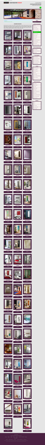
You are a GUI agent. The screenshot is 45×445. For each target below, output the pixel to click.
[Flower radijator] (8, 124)
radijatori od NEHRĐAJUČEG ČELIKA (36, 94)
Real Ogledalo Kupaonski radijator (18, 265)
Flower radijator (8, 130)
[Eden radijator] (27, 94)
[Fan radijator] (17, 109)
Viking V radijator (27, 414)
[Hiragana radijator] (8, 139)
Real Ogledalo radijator (27, 265)
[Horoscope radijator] (8, 154)
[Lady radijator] (8, 184)
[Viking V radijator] (27, 408)
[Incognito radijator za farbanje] (27, 154)
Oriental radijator (8, 235)
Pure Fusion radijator (27, 250)
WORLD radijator (27, 429)
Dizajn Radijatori (5, 0)
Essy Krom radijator (8, 115)
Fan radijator (17, 115)
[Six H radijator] (27, 318)
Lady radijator (8, 190)
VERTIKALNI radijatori (35, 35)
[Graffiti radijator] (27, 124)
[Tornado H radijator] (27, 378)
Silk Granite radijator (8, 324)
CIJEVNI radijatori (35, 38)
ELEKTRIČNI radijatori (35, 49)
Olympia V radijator (27, 220)
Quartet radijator (8, 265)
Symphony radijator (17, 370)
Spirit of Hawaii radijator (8, 354)
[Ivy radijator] (8, 169)
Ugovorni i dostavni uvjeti (19, 439)
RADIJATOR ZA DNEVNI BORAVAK (36, 58)
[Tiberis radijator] (8, 378)
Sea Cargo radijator (17, 295)
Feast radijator (27, 115)
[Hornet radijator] (27, 139)
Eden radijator (27, 100)
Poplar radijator (17, 250)
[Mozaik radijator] (17, 199)
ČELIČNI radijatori (35, 83)
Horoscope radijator (8, 160)
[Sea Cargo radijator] (17, 289)
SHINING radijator (17, 310)
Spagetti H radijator (27, 339)
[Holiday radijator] (17, 139)
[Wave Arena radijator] (8, 423)
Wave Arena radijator (8, 429)
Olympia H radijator (17, 220)
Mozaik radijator (18, 205)
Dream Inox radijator (8, 100)
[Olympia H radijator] (17, 214)
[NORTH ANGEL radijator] (8, 214)
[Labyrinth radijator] (27, 169)
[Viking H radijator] (8, 408)
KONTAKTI (34, 102)
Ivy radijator (8, 175)
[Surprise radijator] (8, 363)
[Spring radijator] (17, 349)
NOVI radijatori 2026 (35, 43)
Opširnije (8, 42)
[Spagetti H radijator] (27, 333)
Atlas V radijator (17, 41)
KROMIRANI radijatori (35, 88)
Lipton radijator (18, 190)
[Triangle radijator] (8, 393)
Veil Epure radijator (27, 399)
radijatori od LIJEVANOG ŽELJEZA (36, 91)
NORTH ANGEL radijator (8, 220)
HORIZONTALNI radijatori (35, 33)
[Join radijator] (17, 169)
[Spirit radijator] (27, 348)
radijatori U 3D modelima (35, 77)
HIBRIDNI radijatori (35, 52)
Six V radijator (18, 325)
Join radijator (17, 175)
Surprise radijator (8, 369)
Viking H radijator (8, 414)
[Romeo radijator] (17, 274)
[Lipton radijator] (17, 184)
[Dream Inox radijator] (8, 94)
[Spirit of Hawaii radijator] (8, 348)
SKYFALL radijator (8, 339)
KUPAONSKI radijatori (35, 27)
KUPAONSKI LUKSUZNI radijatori (36, 30)
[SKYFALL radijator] (8, 333)
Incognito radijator (17, 160)
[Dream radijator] (17, 94)
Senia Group (25, 439)
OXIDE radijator (18, 235)
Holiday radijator (17, 145)
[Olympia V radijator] (27, 214)
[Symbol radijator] (27, 363)
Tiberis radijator (8, 384)
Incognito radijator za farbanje (27, 160)
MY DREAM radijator (27, 205)
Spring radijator (18, 355)
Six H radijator (27, 324)
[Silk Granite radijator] (8, 318)
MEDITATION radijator (27, 190)
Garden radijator (17, 130)
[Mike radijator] (8, 199)
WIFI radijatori (34, 72)
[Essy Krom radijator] (8, 109)
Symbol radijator (27, 369)
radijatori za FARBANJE (35, 69)
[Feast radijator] (27, 109)
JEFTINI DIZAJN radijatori (35, 41)
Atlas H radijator (8, 41)
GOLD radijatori (34, 86)
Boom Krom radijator (27, 41)
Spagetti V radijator (17, 340)
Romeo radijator (18, 280)
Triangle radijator (8, 399)
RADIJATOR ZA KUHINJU (35, 63)
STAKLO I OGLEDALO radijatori (36, 96)
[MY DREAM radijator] (27, 199)
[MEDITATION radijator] (27, 184)
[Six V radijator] (17, 319)
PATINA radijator (27, 235)
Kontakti (7, 439)
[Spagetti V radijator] (17, 334)
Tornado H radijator (27, 384)
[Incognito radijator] (17, 154)
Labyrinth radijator (27, 175)
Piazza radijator (8, 250)
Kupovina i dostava (35, 105)
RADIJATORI (34, 25)
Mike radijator (8, 205)
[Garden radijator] (17, 124)
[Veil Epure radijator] (27, 393)
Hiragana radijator (8, 145)
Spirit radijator (27, 354)
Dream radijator (18, 100)
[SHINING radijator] (17, 304)
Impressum (15, 439)
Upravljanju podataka (35, 108)
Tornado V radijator (17, 385)
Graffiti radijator (27, 130)
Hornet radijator (27, 145)
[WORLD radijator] (27, 423)
